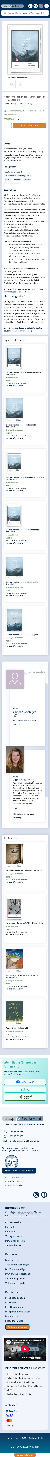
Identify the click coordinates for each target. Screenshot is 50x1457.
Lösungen (8, 179)
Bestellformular (14, 1320)
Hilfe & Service (13, 1222)
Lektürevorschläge (15, 1269)
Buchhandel (12, 1316)
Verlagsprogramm (15, 1278)
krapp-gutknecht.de (12, 160)
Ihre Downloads (14, 1307)
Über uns (10, 1231)
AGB (12, 1214)
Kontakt (9, 1227)
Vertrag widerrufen (17, 1327)
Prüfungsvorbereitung (17, 1273)
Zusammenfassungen (17, 1264)
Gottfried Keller (10, 176)
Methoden (17, 179)
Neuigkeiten (11, 1260)
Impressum (13, 1438)
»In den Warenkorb (14, 386)
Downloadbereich (15, 1240)
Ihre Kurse (10, 1302)
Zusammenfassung (11, 183)
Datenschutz (36, 1438)
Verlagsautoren (13, 1236)
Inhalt (29, 176)
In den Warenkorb (29, 125)
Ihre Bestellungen (15, 1297)
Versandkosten (23, 383)
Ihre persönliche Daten (17, 1311)
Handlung (21, 176)
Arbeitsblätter (10, 172)
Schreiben (27, 179)
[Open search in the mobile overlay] (25, 13)
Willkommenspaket (16, 1283)
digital (19, 172)
